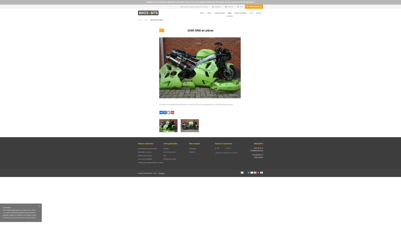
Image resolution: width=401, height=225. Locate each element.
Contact (258, 13)
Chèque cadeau (220, 13)
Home (202, 13)
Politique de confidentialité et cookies (149, 163)
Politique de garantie (145, 156)
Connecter (218, 7)
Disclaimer (162, 173)
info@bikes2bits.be (256, 151)
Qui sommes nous (169, 152)
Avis (251, 13)
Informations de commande (147, 149)
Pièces (209, 13)
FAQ (165, 156)
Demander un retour (145, 152)
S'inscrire (230, 7)
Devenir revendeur (241, 13)
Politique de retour (170, 159)
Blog (229, 13)
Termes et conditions (145, 159)
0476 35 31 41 (258, 148)
